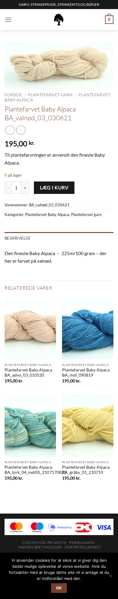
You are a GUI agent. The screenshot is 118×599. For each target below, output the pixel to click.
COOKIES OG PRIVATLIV (44, 542)
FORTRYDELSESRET (83, 547)
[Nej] (110, 577)
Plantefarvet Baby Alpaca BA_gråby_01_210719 (86, 470)
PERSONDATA (81, 542)
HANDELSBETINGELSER (40, 547)
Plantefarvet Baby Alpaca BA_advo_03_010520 (28, 373)
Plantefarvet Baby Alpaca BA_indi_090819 (86, 373)
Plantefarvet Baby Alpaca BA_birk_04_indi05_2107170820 (35, 470)
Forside (13, 94)
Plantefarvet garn (50, 94)
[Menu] (8, 19)
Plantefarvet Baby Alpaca (47, 214)
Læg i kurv (54, 187)
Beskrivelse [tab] (18, 238)
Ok (59, 588)
